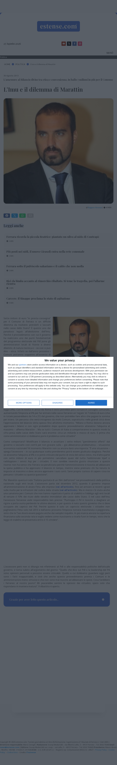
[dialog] (58, 382)
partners (23, 365)
